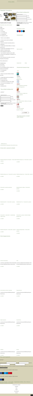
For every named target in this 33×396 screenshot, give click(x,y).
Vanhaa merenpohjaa (4, 260)
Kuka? (16, 389)
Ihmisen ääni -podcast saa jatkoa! (6, 187)
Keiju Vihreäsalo (20, 109)
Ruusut (17, 349)
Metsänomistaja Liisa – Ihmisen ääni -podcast (24, 159)
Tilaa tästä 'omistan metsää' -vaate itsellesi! (23, 116)
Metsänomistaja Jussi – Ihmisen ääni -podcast (8, 174)
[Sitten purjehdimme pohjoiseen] (18, 82)
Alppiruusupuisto (3, 319)
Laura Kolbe (20, 102)
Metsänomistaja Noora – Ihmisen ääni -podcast (24, 174)
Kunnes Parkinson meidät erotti (22, 93)
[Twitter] (22, 31)
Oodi (17, 260)
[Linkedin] (7, 373)
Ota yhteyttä (16, 391)
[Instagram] (24, 31)
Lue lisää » (2, 163)
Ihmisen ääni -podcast (16, 384)
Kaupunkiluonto (19, 290)
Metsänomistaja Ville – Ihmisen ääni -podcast (8, 229)
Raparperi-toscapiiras (6, 10)
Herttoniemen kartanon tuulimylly (6, 290)
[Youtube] (20, 31)
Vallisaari (1, 349)
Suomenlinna (18, 319)
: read (18, 70)
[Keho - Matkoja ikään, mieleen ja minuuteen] (18, 98)
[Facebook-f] (18, 31)
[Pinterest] (11, 373)
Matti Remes (20, 79)
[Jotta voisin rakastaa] (18, 105)
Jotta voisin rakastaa (20, 108)
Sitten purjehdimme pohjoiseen (22, 85)
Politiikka (16, 386)
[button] (25, 1)
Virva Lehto (11, 2)
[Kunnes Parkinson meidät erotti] (18, 90)
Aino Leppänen (20, 94)
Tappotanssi (19, 77)
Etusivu (16, 392)
